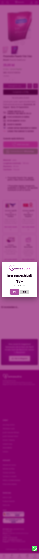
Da (14, 292)
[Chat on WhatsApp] (34, 548)
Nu (24, 292)
